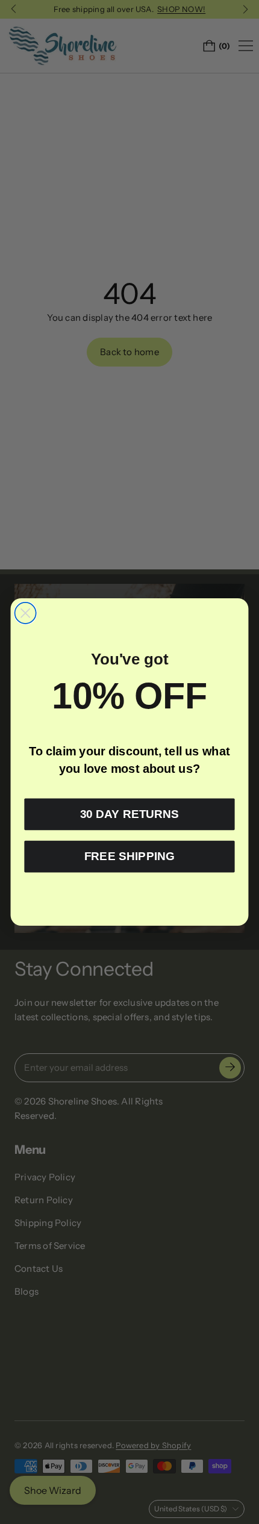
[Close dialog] (25, 613)
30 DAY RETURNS (129, 814)
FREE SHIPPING (129, 856)
